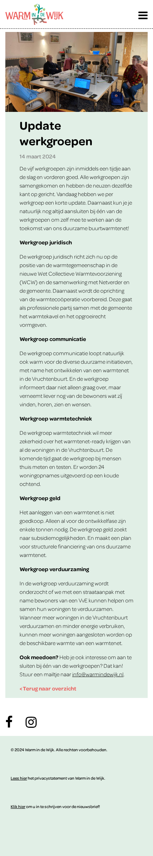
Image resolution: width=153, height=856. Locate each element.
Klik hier (18, 806)
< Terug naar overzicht (48, 688)
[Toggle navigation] (143, 13)
